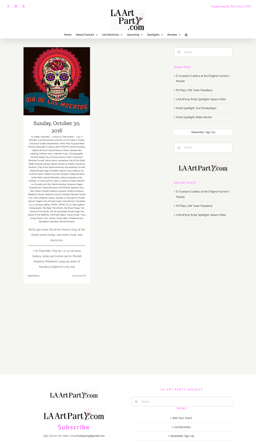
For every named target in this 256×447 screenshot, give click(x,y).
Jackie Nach (36, 177)
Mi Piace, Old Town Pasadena (194, 90)
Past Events (68, 137)
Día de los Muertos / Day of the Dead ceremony (57, 165)
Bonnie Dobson (77, 147)
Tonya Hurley (73, 215)
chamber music (60, 154)
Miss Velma (35, 191)
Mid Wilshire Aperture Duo (71, 188)
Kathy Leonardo (42, 137)
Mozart (41, 194)
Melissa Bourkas (50, 188)
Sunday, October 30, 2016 (56, 77)
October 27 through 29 (66, 198)
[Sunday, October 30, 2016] (57, 81)
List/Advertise (182, 427)
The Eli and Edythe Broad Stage (65, 211)
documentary (71, 167)
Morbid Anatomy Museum (54, 191)
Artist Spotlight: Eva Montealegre (196, 108)
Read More (33, 276)
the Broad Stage (72, 208)
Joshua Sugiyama (69, 177)
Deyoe (54, 164)
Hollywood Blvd (76, 174)
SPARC (54, 205)
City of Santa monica (55, 157)
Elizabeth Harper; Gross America (65, 171)
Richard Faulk (54, 201)
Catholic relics (45, 154)
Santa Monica (68, 201)
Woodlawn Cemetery (49, 222)
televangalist (35, 208)
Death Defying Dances (39, 164)
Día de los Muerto (66, 164)
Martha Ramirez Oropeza (63, 184)
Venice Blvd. (62, 218)
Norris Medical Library (44, 198)
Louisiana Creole (68, 181)
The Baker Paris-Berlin (52, 208)
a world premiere (46, 140)
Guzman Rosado (60, 174)
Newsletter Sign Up (203, 132)
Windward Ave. (76, 218)
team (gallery (78, 205)
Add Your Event (182, 418)
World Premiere (67, 222)
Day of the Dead (77, 160)
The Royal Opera (58, 215)
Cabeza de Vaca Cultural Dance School (50, 150)
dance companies (60, 160)
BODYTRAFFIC (62, 147)
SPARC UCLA (65, 205)
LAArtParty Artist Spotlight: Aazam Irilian (201, 99)
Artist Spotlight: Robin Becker (194, 117)
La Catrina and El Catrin (48, 181)
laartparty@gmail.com (91, 435)
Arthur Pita (65, 143)
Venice (52, 218)
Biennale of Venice (46, 147)
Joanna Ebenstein (51, 177)
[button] (186, 34)
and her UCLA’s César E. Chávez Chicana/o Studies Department (57, 141)
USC (46, 218)
